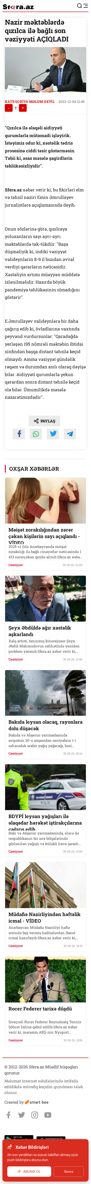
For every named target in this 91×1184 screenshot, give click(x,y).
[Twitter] (21, 1115)
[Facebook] (8, 1115)
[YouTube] (48, 1115)
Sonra (68, 1171)
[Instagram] (35, 1115)
